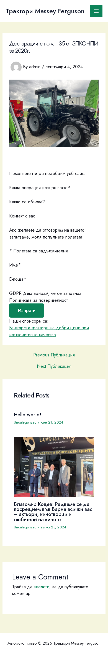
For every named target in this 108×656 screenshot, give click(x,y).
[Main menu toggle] (96, 11)
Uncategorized (25, 422)
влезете (41, 586)
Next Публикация (54, 366)
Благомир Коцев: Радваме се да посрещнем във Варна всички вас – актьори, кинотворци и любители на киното (53, 511)
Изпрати (26, 310)
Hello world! (27, 414)
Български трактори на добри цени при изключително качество (49, 331)
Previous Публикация (54, 355)
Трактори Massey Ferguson (45, 11)
